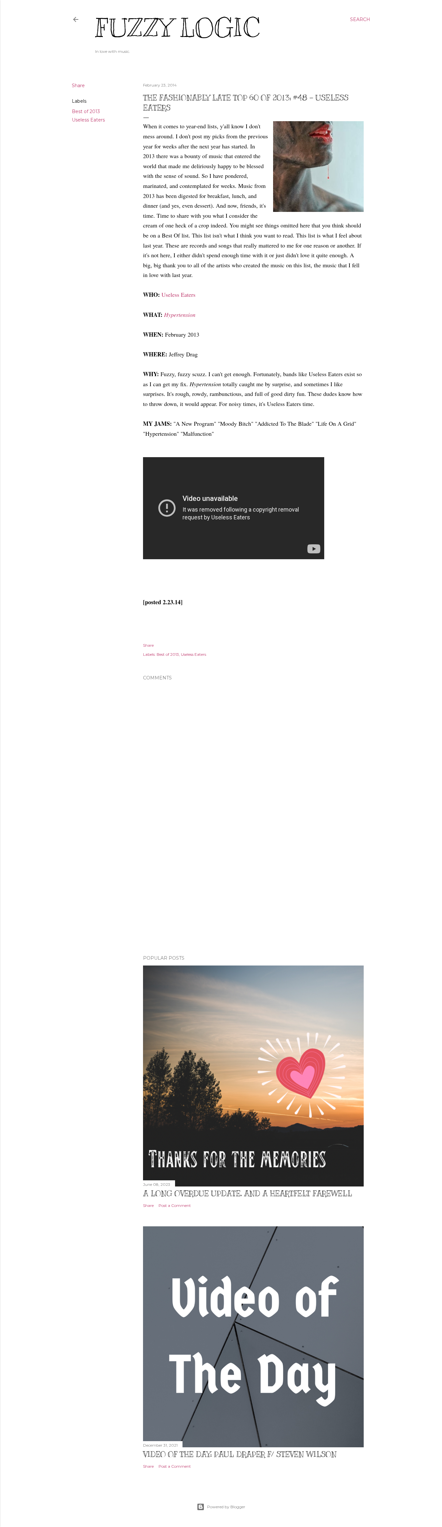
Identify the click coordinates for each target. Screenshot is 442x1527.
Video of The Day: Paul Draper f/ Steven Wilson (240, 1454)
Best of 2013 (86, 111)
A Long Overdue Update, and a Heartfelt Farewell (247, 1193)
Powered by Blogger (226, 1506)
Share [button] (78, 85)
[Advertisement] (253, 893)
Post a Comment (175, 1205)
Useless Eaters (88, 120)
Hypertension (179, 314)
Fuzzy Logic (177, 28)
